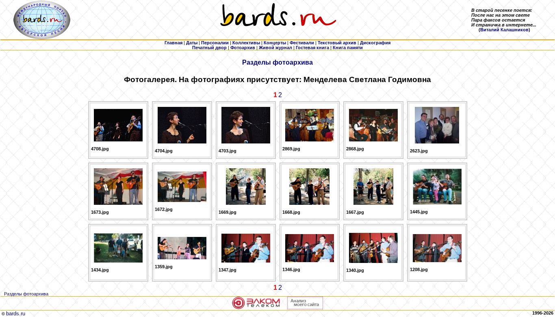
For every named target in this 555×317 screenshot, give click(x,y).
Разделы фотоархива (277, 62)
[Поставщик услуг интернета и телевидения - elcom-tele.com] (256, 307)
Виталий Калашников (504, 29)
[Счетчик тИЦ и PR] (305, 307)
